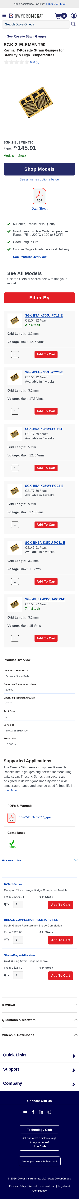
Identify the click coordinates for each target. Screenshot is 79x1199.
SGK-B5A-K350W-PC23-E (44, 485)
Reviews (8, 1004)
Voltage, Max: (17, 341)
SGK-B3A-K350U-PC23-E (44, 372)
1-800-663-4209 (56, 3)
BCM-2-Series (13, 884)
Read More (11, 790)
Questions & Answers (18, 1020)
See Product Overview (29, 257)
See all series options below (39, 179)
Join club (39, 1146)
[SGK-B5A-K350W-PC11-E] (14, 434)
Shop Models (39, 169)
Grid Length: (16, 333)
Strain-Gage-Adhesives (19, 955)
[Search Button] (73, 24)
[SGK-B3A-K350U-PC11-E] (14, 320)
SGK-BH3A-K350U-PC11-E (45, 542)
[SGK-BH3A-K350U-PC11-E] (14, 547)
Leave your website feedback (39, 1161)
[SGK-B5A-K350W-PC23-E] (14, 490)
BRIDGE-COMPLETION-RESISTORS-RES (31, 919)
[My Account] (74, 16)
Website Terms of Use (42, 1186)
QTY (6, 904)
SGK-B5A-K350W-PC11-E (44, 429)
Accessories (11, 860)
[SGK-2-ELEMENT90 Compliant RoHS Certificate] (12, 843)
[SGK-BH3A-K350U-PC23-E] (14, 604)
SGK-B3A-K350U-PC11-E (44, 315)
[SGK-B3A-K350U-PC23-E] (14, 377)
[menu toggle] (4, 15)
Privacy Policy (17, 1186)
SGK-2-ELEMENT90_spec (35, 817)
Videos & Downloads (18, 1035)
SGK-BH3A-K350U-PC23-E (45, 599)
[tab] (39, 813)
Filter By (39, 297)
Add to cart (46, 354)
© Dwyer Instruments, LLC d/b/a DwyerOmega (39, 1178)
